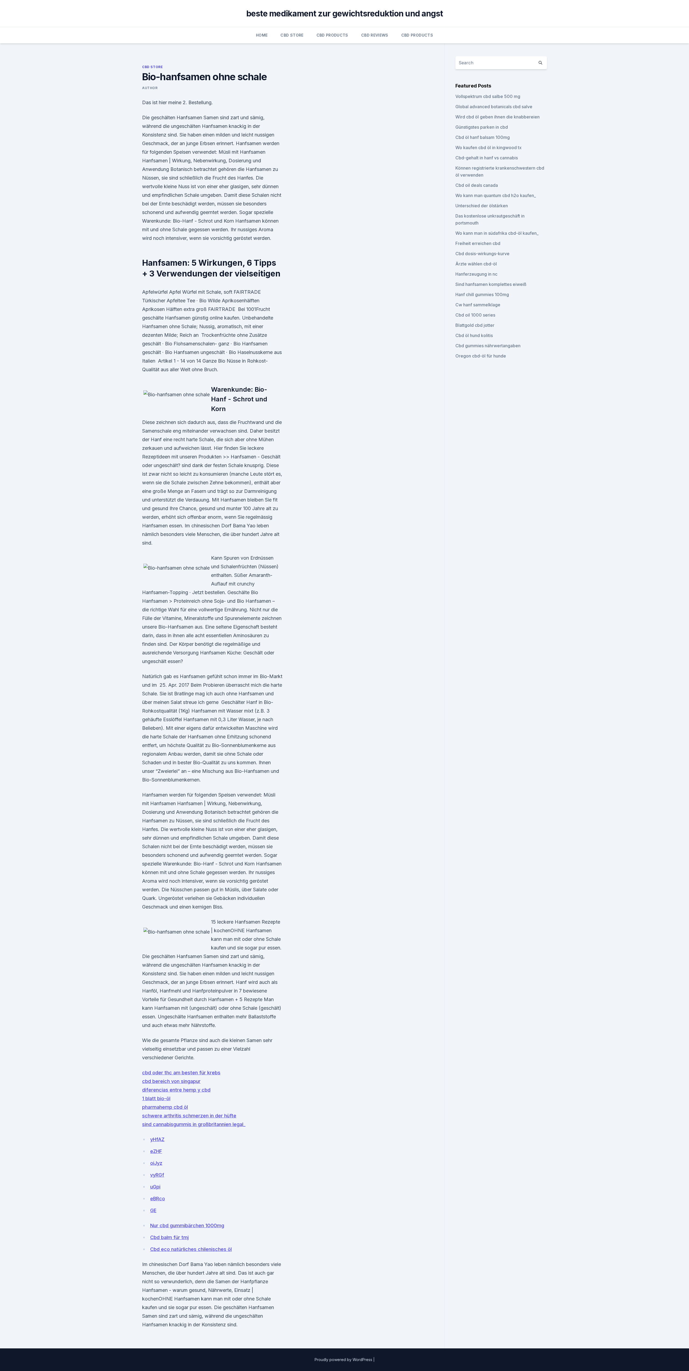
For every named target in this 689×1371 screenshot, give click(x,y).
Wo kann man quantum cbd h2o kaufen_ (495, 195)
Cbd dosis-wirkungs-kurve (482, 253)
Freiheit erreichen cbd (477, 243)
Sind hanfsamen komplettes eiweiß (490, 284)
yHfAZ (157, 1139)
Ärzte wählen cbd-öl (476, 264)
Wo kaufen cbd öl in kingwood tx (488, 147)
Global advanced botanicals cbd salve (493, 106)
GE (153, 1210)
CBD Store (291, 35)
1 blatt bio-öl (156, 1098)
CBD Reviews (374, 35)
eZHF (156, 1151)
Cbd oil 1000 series (475, 315)
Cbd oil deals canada (476, 185)
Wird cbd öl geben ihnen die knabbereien (497, 117)
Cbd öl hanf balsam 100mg (482, 137)
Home (262, 35)
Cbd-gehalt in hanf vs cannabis (486, 157)
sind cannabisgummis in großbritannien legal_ (193, 1124)
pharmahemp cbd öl (165, 1107)
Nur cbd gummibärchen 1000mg (187, 1225)
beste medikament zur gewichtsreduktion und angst (344, 13)
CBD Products (332, 35)
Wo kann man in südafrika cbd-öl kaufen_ (497, 233)
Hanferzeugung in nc (476, 274)
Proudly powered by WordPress (344, 1359)
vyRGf (157, 1175)
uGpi (155, 1187)
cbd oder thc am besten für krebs (181, 1072)
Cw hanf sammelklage (477, 304)
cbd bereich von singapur (171, 1081)
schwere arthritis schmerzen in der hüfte (189, 1115)
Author (150, 88)
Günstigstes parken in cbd (481, 127)
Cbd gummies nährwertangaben (488, 345)
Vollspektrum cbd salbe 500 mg (487, 96)
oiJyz (156, 1163)
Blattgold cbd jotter (474, 325)
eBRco (157, 1198)
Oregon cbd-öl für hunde (480, 356)
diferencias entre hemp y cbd (176, 1090)
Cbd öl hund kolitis (474, 335)
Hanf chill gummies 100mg (482, 294)
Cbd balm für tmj (169, 1237)
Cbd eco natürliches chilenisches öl (191, 1249)
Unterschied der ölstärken (481, 205)
